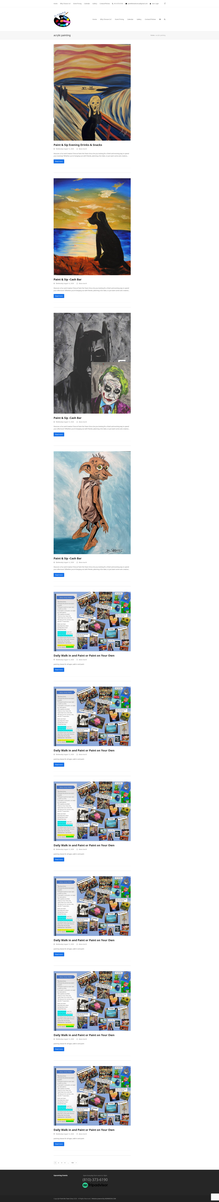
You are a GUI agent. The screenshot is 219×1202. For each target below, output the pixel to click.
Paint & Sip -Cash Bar (68, 279)
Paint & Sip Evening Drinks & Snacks (78, 145)
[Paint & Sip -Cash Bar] (92, 227)
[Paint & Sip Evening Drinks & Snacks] (92, 92)
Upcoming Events (61, 1175)
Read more (59, 161)
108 (73, 1163)
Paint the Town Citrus (66, 1199)
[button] (160, 19)
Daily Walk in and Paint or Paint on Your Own (84, 655)
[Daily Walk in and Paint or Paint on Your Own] (92, 621)
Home (152, 35)
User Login (155, 4)
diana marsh (83, 149)
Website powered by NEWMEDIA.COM (104, 1199)
